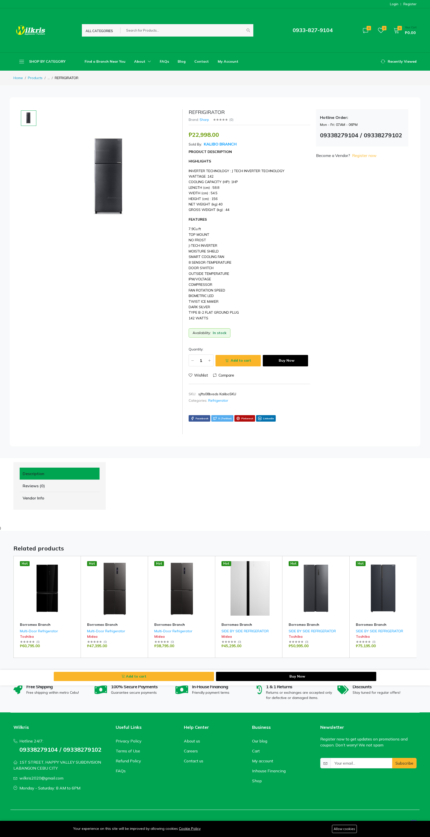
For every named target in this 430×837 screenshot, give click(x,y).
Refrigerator (218, 400)
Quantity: (196, 349)
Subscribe (404, 763)
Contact (201, 61)
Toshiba (27, 636)
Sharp (204, 120)
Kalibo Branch (220, 144)
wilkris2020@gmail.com (41, 778)
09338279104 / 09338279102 (60, 749)
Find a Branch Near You (105, 61)
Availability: (202, 333)
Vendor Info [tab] (33, 497)
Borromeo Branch (35, 624)
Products (35, 78)
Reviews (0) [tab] (34, 485)
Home (18, 78)
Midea (92, 636)
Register (410, 4)
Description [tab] (33, 473)
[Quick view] (75, 563)
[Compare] (75, 575)
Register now (364, 155)
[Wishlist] (75, 569)
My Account (228, 61)
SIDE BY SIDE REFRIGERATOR (245, 631)
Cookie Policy (190, 828)
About (140, 61)
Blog (182, 61)
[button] (403, 30)
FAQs (164, 61)
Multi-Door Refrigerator (39, 631)
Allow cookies (344, 829)
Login (394, 4)
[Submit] (248, 30)
